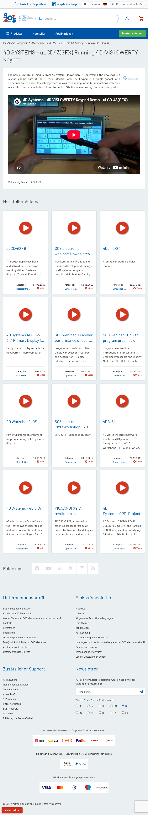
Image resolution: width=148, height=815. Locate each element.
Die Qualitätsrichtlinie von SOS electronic (24, 642)
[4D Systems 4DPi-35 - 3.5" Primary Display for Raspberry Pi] (25, 314)
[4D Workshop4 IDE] (25, 401)
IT (102, 713)
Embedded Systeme (122, 288)
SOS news (8, 713)
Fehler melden (12, 810)
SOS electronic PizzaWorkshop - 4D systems (71, 427)
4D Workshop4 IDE (21, 421)
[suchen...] (40, 18)
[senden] (142, 691)
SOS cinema (37, 43)
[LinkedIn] (59, 568)
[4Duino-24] (122, 228)
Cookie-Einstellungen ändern (91, 656)
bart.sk (58, 804)
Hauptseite (22, 43)
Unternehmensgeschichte (16, 652)
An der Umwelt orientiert (16, 647)
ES (114, 713)
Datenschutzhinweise (87, 647)
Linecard (80, 613)
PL (91, 713)
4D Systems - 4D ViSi (23, 508)
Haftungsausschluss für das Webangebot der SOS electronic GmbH (110, 642)
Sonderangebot (11, 689)
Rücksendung (83, 632)
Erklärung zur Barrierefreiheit (18, 718)
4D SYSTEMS (52, 43)
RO (80, 713)
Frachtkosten (82, 623)
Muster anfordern (132, 33)
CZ (91, 706)
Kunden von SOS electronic (17, 613)
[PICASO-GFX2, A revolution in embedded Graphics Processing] (74, 487)
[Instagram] (82, 568)
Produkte (80, 608)
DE (126, 706)
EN (115, 706)
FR (126, 713)
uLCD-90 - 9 (16, 248)
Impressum (9, 632)
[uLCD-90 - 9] (25, 228)
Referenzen (9, 627)
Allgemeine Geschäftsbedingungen (94, 618)
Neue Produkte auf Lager (16, 684)
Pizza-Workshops (12, 703)
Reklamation (82, 627)
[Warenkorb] (139, 18)
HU (103, 706)
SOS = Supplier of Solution (17, 608)
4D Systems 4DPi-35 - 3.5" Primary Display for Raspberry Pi (25, 340)
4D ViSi (109, 421)
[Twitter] (70, 568)
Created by (45, 804)
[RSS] (93, 568)
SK (80, 706)
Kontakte (7, 623)
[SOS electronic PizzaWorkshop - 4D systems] (74, 401)
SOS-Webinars (10, 708)
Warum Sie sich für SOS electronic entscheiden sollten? (32, 618)
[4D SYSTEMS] (130, 78)
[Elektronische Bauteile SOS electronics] (18, 18)
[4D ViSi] (122, 401)
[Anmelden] (127, 20)
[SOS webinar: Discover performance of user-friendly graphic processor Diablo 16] (74, 314)
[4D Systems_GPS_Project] (122, 487)
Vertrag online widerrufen (89, 652)
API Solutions (10, 679)
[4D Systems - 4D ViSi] (25, 487)
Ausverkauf (9, 694)
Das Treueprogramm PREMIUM (92, 637)
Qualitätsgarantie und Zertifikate (19, 637)
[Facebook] (37, 568)
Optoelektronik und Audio (28, 288)
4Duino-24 (111, 248)
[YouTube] (48, 568)
